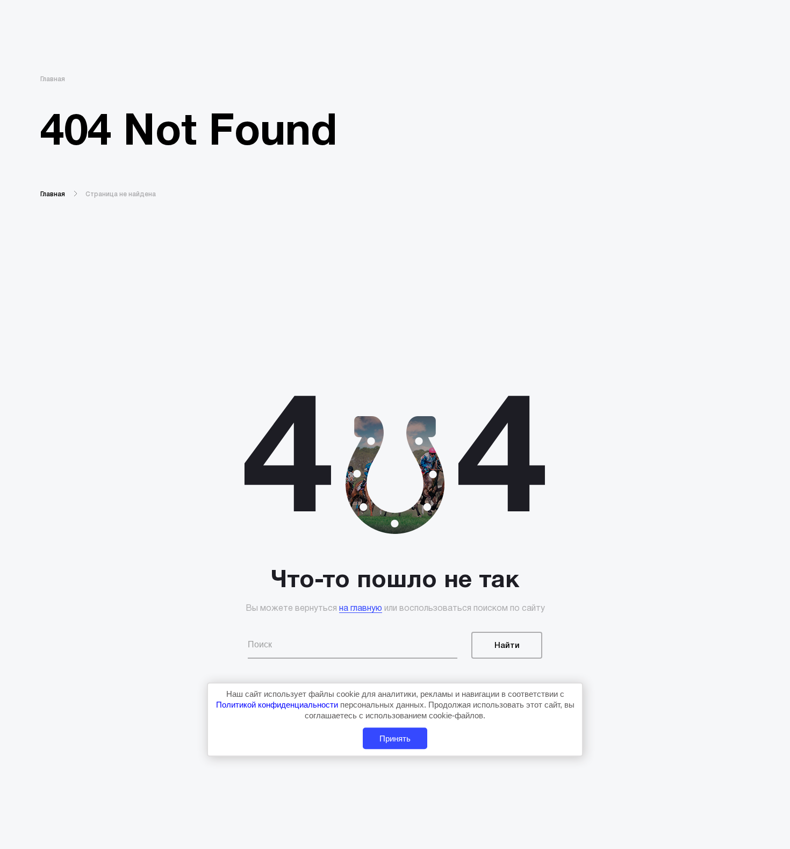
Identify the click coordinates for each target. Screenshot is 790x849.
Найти (507, 646)
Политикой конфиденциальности (278, 704)
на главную (360, 608)
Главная (52, 79)
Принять (395, 738)
